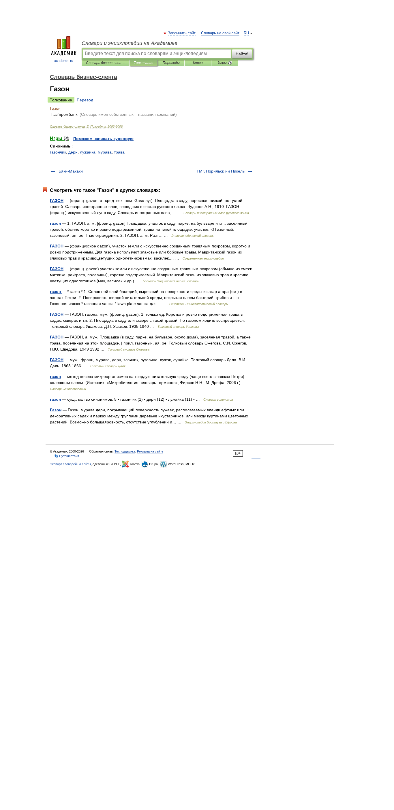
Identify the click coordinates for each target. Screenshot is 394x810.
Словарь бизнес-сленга (105, 63)
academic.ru (63, 61)
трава (119, 152)
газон (55, 223)
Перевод (85, 100)
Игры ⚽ (225, 63)
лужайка (87, 152)
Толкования (143, 63)
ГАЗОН (56, 200)
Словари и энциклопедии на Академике (129, 43)
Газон (55, 410)
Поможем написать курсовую (103, 138)
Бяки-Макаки (71, 171)
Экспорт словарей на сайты (70, 464)
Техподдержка (125, 451)
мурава (105, 152)
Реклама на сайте (150, 451)
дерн (73, 152)
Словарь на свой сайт (220, 33)
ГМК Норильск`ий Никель (221, 171)
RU (246, 33)
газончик (58, 152)
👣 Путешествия (66, 456)
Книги (198, 63)
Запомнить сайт (182, 33)
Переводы (171, 63)
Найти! (242, 54)
